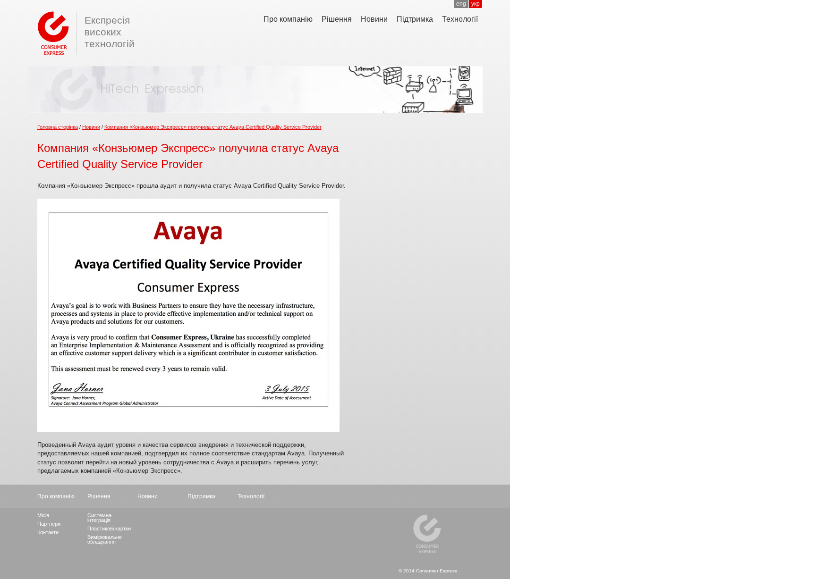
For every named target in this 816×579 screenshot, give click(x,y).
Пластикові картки (109, 528)
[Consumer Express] (51, 31)
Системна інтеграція (99, 517)
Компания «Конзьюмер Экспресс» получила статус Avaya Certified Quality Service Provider (213, 127)
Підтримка (415, 19)
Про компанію (288, 19)
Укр (475, 3)
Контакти (48, 532)
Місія (43, 515)
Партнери (48, 523)
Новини (374, 19)
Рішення (337, 19)
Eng (461, 3)
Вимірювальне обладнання (104, 539)
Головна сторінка (57, 127)
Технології (460, 19)
